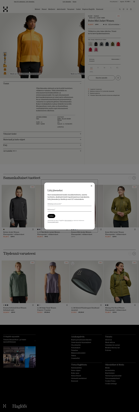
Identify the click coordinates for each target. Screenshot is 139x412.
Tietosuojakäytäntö (53, 222)
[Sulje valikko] (91, 185)
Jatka (51, 216)
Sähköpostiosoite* (55, 204)
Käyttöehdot (68, 220)
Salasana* (51, 209)
